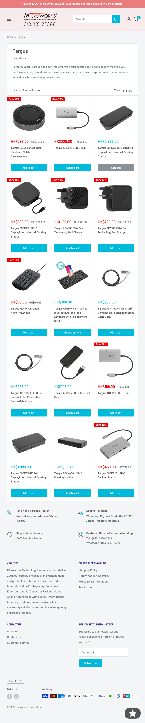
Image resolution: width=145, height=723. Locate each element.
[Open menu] (9, 19)
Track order (86, 587)
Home (10, 36)
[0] (136, 19)
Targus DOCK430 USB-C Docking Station (68, 475)
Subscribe (90, 663)
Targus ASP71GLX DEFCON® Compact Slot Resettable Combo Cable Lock (26, 397)
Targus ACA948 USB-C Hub (113, 392)
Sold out (116, 167)
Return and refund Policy (94, 575)
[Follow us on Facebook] (9, 696)
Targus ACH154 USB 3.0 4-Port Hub (72, 395)
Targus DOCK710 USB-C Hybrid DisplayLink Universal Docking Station (115, 152)
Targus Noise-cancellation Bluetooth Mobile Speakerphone (26, 152)
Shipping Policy (88, 570)
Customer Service (18, 642)
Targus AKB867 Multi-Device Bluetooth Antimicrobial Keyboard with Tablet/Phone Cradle (71, 314)
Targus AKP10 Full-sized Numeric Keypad (25, 310)
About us (12, 631)
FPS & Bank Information (93, 581)
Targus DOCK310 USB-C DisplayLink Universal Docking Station (28, 477)
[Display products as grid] (125, 90)
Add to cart (29, 167)
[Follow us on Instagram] (16, 696)
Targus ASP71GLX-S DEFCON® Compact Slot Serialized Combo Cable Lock (116, 312)
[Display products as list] (130, 90)
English (12, 680)
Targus (21, 36)
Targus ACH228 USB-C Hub (70, 147)
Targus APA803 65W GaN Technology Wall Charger (68, 230)
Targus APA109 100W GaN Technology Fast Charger (112, 230)
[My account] (128, 19)
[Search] (116, 19)
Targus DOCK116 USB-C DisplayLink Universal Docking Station (28, 232)
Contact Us (14, 637)
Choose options (72, 332)
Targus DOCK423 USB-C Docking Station (111, 475)
